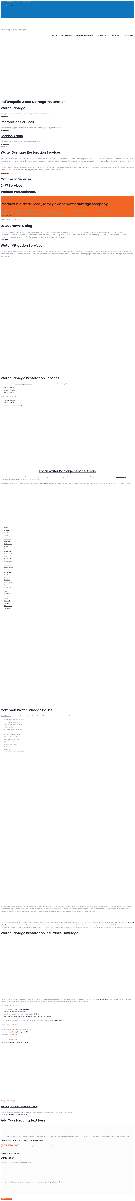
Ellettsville (7, 523)
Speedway (7, 591)
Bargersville (8, 492)
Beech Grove (8, 494)
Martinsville (7, 551)
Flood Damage (9, 392)
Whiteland (7, 603)
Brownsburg (8, 499)
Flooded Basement (10, 390)
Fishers (6, 525)
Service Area (103, 35)
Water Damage (67, 35)
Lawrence (7, 546)
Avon (6, 489)
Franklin (6, 530)
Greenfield (7, 539)
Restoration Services (85, 35)
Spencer (7, 593)
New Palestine (8, 567)
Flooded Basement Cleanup (13, 405)
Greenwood (8, 541)
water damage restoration (23, 384)
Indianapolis (8, 544)
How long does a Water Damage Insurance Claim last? (21, 1014)
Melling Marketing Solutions (55, 1182)
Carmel (6, 502)
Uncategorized (13, 1024)
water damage (121, 477)
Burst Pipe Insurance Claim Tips (19, 1106)
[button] (10, 1153)
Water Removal (9, 388)
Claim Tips (11, 1101)
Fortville (6, 528)
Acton (6, 487)
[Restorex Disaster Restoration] (67, 21)
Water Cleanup (9, 402)
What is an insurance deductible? (15, 1011)
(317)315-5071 (12, 6)
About (54, 35)
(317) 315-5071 (59, 1020)
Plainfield (7, 580)
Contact (116, 35)
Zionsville (7, 608)
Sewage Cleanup (9, 400)
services (43, 483)
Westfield (7, 601)
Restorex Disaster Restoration (21, 1182)
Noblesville (7, 572)
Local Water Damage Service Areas (67, 471)
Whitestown (8, 606)
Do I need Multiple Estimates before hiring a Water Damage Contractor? (27, 1016)
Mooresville (7, 559)
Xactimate (102, 999)
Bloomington (8, 497)
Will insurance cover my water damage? (17, 1009)
